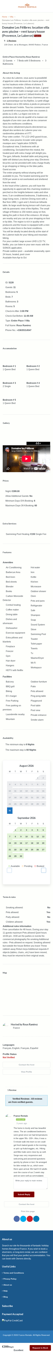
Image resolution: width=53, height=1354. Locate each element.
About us (7, 1285)
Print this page (28, 1211)
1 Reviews (11, 41)
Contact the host (26, 1065)
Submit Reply (24, 1194)
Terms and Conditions (13, 1273)
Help (5, 1291)
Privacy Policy (9, 1279)
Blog (5, 1297)
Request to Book (40, 1348)
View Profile (26, 1072)
